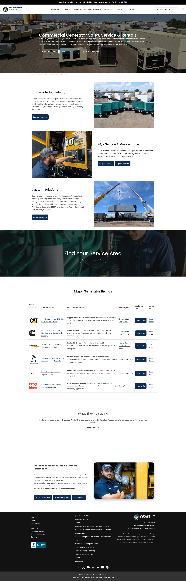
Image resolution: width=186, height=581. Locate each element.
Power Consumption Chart (85, 547)
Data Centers (46, 322)
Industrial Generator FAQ (84, 554)
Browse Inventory (49, 51)
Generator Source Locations (93, 260)
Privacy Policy (76, 577)
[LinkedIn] (98, 567)
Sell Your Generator (92, 9)
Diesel (121, 319)
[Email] (102, 567)
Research (78, 523)
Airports (44, 375)
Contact (132, 9)
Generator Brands (81, 519)
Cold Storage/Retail (48, 387)
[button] (70, 9)
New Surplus (35, 523)
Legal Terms (110, 577)
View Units (141, 320)
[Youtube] (88, 567)
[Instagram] (93, 567)
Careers (34, 537)
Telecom (55, 347)
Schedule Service (43, 497)
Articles (77, 558)
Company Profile (37, 531)
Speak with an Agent (90, 51)
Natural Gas (123, 343)
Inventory (34, 515)
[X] (83, 567)
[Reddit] (107, 567)
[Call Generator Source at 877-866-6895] (113, 2)
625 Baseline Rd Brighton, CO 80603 (141, 528)
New (32, 518)
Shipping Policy (85, 577)
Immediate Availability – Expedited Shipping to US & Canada (83, 2)
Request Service (105, 164)
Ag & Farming (46, 344)
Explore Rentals (123, 164)
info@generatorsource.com (144, 525)
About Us (34, 529)
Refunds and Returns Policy (98, 577)
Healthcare (56, 330)
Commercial (56, 344)
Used (33, 520)
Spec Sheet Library (81, 516)
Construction (46, 319)
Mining (54, 319)
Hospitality (57, 361)
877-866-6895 (122, 2)
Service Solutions (69, 51)
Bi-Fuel (125, 322)
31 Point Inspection (38, 534)
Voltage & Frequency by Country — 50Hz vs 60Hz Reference (93, 538)
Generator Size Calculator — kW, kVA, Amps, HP (92, 526)
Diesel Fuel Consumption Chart (86, 543)
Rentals (77, 9)
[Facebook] (79, 567)
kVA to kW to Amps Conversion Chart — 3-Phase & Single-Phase (93, 531)
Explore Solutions (40, 217)
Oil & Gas (60, 319)
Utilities (54, 322)
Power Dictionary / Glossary (85, 551)
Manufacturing (46, 333)
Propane (126, 334)
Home (32, 75)
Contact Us (78, 497)
